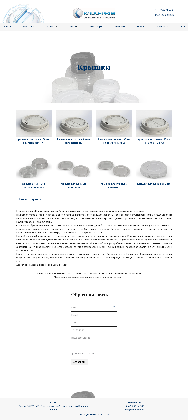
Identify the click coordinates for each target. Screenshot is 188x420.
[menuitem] (7, 27)
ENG (183, 26)
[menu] (94, 27)
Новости (141, 26)
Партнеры (120, 26)
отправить (79, 361)
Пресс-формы (96, 26)
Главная (7, 26)
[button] (29, 27)
